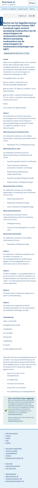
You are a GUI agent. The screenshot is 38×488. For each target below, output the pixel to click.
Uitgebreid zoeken (23, 9)
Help (7, 441)
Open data (9, 464)
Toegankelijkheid (11, 453)
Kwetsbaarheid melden (13, 458)
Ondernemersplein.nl (13, 479)
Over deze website (12, 433)
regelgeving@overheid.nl (15, 421)
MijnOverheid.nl (11, 474)
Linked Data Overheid (13, 466)
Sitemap (8, 456)
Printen (30, 15)
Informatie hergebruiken (14, 449)
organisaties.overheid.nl (15, 414)
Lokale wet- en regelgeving (9, 9)
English (8, 438)
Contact (8, 436)
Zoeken (8, 443)
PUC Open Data (11, 468)
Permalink (21, 15)
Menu (33, 3)
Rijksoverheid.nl (11, 476)
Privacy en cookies (11, 451)
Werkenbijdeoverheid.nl (13, 481)
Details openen (1, 21)
